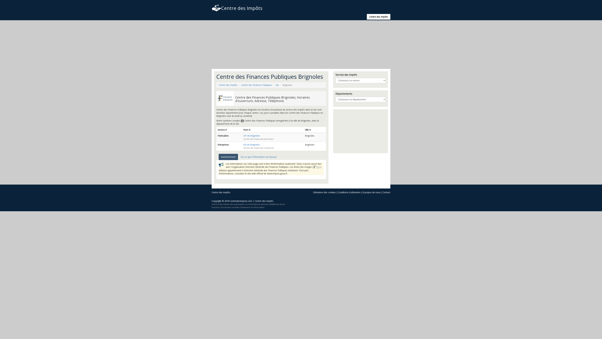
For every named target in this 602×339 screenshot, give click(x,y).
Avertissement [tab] (228, 156)
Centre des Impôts (241, 8)
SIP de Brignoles (251, 135)
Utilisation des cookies (324, 192)
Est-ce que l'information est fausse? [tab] (259, 156)
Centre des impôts (221, 192)
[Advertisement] (301, 45)
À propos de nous (371, 192)
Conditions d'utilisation (349, 192)
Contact (386, 192)
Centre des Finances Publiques (256, 84)
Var (277, 84)
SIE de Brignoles (251, 144)
